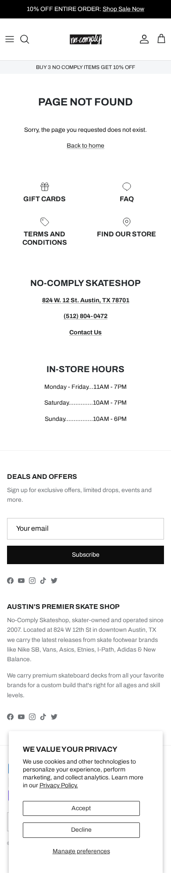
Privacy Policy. (58, 785)
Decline (81, 829)
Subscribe (86, 554)
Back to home (85, 145)
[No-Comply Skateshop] (85, 39)
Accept (81, 808)
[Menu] (9, 39)
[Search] (29, 39)
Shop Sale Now (123, 9)
